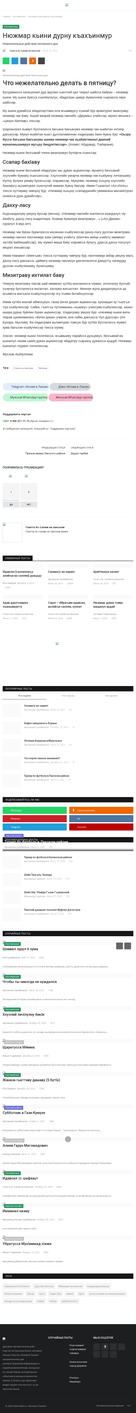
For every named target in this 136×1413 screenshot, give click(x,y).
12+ (129, 1405)
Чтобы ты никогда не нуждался (30, 982)
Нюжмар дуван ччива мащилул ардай (108, 604)
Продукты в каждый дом (18, 1301)
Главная (6, 16)
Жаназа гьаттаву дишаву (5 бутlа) (31, 1080)
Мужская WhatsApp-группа (28, 397)
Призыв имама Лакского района (45, 453)
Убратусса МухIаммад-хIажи (27, 1244)
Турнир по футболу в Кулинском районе (48, 857)
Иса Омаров (9, 583)
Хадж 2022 (55, 1293)
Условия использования (110, 1405)
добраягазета (70, 1301)
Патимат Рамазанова (105, 614)
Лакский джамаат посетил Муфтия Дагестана (52, 909)
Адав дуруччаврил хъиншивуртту (15, 604)
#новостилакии (13, 1293)
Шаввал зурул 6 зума (20, 949)
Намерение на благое (16, 1286)
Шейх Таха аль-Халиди (38, 874)
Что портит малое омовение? (42, 758)
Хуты (42, 1293)
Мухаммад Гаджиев (34, 878)
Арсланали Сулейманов (60, 579)
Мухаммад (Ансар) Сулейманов (19, 1219)
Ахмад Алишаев (11, 1154)
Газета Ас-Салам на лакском (25, 50)
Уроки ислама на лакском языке (107, 1293)
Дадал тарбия (79, 453)
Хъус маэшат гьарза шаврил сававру (77, 1349)
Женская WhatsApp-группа (74, 397)
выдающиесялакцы (98, 1286)
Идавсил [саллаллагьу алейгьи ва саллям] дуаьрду (22, 573)
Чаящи (53, 1301)
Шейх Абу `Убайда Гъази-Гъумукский (46, 892)
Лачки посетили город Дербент (78, 1364)
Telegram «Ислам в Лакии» (29, 387)
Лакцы (30, 1293)
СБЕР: (6, 421)
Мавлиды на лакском (70, 1286)
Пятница (42, 368)
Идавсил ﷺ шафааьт (20, 1178)
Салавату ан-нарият (61, 571)
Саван (40, 1301)
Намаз (69, 1293)
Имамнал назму (16, 1211)
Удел (81, 1293)
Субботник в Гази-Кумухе (24, 1113)
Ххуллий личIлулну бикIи (23, 1014)
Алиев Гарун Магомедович (25, 1145)
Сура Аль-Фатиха (44, 1286)
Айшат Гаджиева (12, 1055)
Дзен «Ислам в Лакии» (74, 387)
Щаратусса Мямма (19, 1047)
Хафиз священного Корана (40, 723)
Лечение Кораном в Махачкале (43, 740)
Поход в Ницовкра (74, 1379)
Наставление (19, 16)
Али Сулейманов (11, 957)
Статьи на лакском (23, 368)
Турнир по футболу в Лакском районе (46, 775)
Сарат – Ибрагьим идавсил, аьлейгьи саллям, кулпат (67, 604)
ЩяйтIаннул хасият (106, 571)
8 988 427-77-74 (19, 421)
